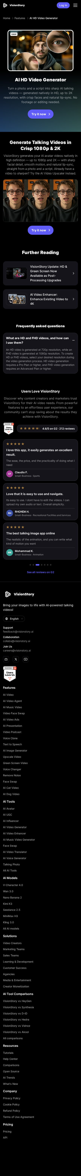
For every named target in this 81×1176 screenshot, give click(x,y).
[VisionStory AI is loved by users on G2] (8, 429)
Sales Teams (11, 955)
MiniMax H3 (10, 916)
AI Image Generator (15, 750)
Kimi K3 (7, 903)
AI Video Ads (11, 719)
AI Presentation (12, 725)
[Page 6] (47, 565)
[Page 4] (41, 565)
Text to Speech (12, 744)
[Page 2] (33, 565)
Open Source (11, 1071)
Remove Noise (12, 775)
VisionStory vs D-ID (15, 1013)
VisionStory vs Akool (16, 1032)
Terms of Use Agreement (18, 1116)
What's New (10, 1083)
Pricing (7, 1131)
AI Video (8, 694)
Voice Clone (10, 738)
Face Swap (10, 781)
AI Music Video (12, 707)
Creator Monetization (16, 986)
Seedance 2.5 (11, 909)
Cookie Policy (11, 1104)
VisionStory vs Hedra (16, 1019)
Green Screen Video (15, 763)
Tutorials (8, 1052)
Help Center (10, 1058)
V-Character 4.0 (13, 885)
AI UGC (7, 814)
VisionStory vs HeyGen (17, 1001)
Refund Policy (11, 1110)
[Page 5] (44, 565)
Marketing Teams (14, 949)
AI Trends (9, 1077)
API (5, 1137)
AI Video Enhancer (14, 833)
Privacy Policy (11, 1098)
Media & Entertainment (17, 980)
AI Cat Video (11, 787)
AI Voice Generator (14, 858)
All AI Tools (10, 870)
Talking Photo (11, 864)
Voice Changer (12, 769)
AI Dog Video (11, 794)
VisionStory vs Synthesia (18, 1007)
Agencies (9, 974)
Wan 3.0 (8, 891)
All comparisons (13, 1038)
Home (6, 18)
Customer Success (15, 967)
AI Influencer (11, 820)
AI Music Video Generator (19, 839)
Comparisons (11, 1065)
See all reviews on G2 (40, 572)
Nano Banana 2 (12, 897)
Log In (63, 5)
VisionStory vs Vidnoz (16, 1025)
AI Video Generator (15, 827)
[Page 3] (37, 565)
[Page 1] (30, 565)
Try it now (38, 114)
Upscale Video (12, 756)
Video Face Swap (14, 713)
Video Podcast (12, 732)
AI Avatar (9, 808)
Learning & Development (18, 961)
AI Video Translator (15, 851)
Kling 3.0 (8, 922)
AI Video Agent (12, 701)
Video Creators (12, 943)
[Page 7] (50, 565)
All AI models (11, 928)
